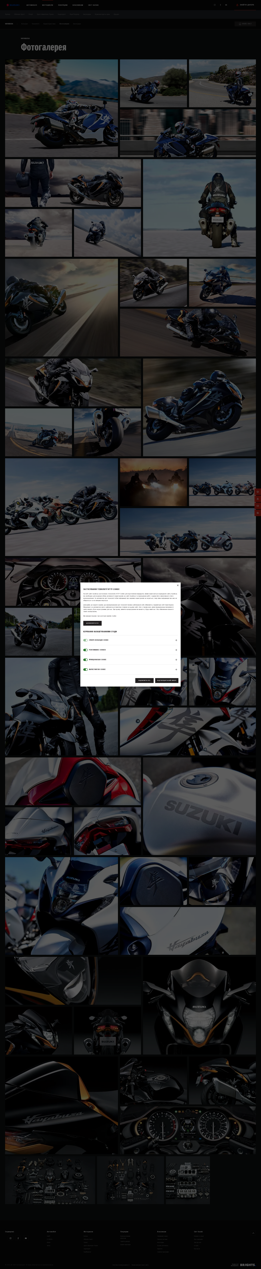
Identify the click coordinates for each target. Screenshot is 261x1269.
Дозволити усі (92, 623)
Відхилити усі (144, 680)
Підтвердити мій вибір (166, 680)
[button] (130, 640)
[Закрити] (178, 585)
